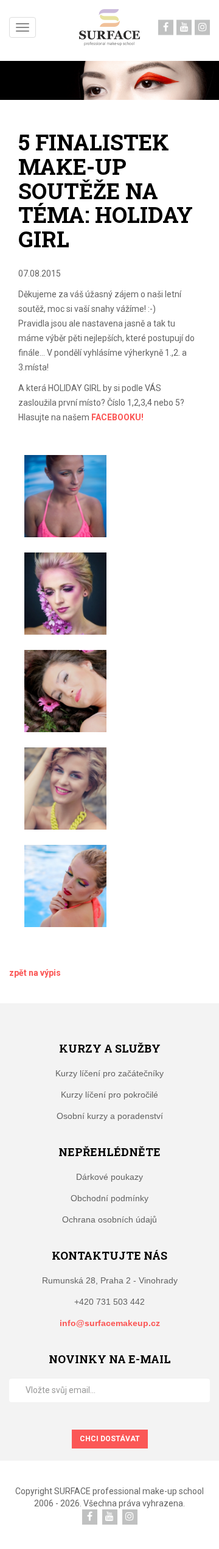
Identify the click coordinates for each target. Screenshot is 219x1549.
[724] (65, 691)
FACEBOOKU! (117, 417)
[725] (65, 788)
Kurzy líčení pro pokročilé (109, 1094)
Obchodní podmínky (109, 1198)
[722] (65, 496)
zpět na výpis (35, 973)
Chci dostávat (110, 1438)
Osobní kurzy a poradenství (110, 1116)
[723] (65, 593)
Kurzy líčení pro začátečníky (109, 1073)
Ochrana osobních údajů (109, 1219)
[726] (65, 886)
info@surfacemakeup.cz (110, 1323)
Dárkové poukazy (109, 1177)
